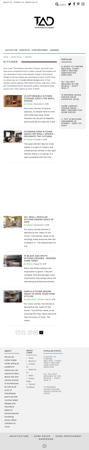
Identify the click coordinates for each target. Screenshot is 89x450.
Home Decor (24, 50)
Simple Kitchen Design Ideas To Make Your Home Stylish (39, 294)
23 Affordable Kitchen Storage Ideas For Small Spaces (39, 98)
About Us (7, 2)
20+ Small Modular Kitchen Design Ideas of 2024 (39, 219)
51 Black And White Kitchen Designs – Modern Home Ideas (40, 258)
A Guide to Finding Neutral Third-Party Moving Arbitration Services (72, 71)
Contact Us (18, 2)
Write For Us (31, 2)
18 (35, 332)
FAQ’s (31, 376)
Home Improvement (40, 50)
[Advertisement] (44, 42)
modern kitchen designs (30, 80)
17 (30, 332)
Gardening (54, 50)
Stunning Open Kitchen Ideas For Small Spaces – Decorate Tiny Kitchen (39, 134)
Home (5, 57)
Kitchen (29, 104)
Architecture (11, 50)
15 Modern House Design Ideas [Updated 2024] (71, 97)
